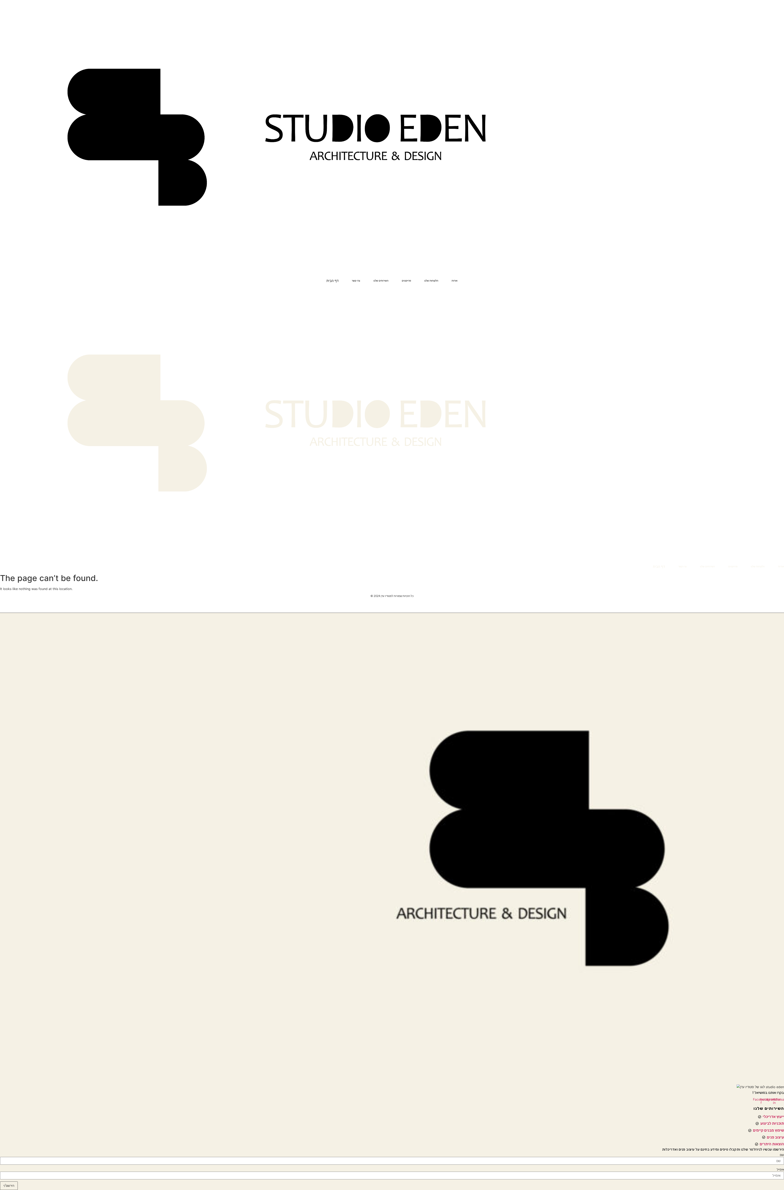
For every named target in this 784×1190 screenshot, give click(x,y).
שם (782, 1155)
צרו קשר (356, 280)
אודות (455, 280)
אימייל (780, 1169)
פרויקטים (406, 280)
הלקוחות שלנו (431, 280)
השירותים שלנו (381, 280)
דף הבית (332, 281)
